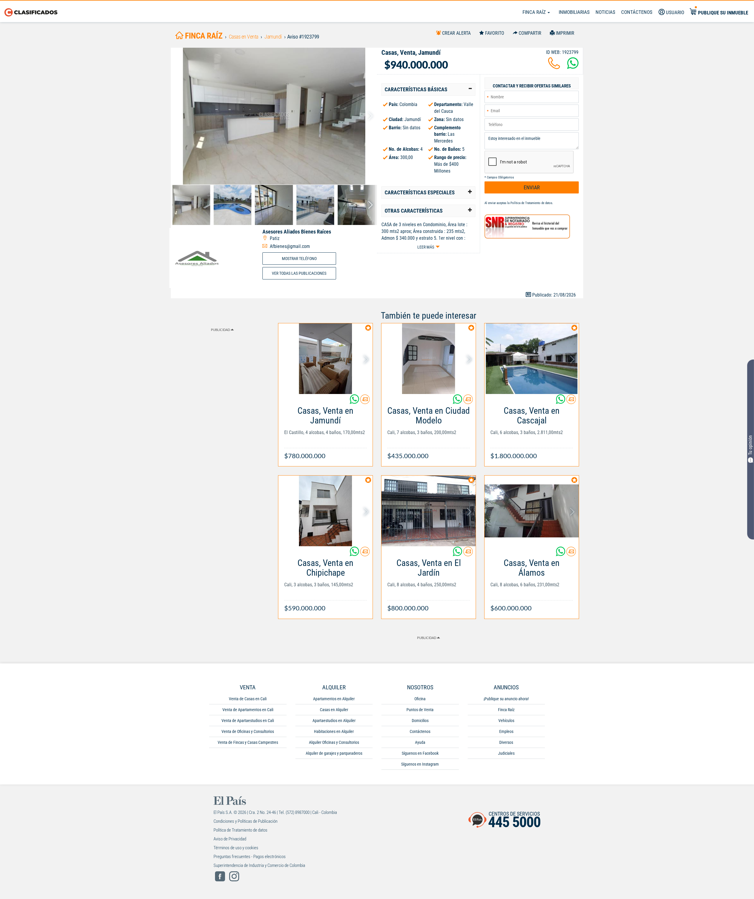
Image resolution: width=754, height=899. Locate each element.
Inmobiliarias (574, 12)
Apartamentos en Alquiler (334, 698)
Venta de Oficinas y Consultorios (247, 731)
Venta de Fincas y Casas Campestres (248, 742)
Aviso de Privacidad (230, 839)
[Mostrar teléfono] (554, 66)
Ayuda (420, 742)
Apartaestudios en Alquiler (333, 720)
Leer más (425, 247)
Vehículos (506, 720)
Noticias (605, 12)
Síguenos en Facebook (420, 753)
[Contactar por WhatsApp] (573, 66)
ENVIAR (532, 187)
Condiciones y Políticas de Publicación (245, 821)
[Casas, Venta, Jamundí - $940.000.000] (274, 116)
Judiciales (506, 753)
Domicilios (420, 720)
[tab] (428, 89)
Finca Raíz (534, 12)
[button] (428, 89)
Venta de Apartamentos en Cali (247, 709)
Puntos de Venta (420, 709)
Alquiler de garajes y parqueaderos (334, 753)
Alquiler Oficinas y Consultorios (334, 742)
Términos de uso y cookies (236, 847)
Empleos (506, 731)
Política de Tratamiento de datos (531, 203)
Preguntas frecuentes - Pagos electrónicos (250, 856)
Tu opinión (750, 445)
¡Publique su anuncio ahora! (506, 698)
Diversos (506, 742)
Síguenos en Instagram (420, 764)
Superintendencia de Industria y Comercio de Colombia (259, 865)
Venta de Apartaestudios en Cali (247, 720)
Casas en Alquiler (334, 709)
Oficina (420, 698)
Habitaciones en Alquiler (334, 731)
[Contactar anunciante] (365, 401)
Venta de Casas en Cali (248, 698)
